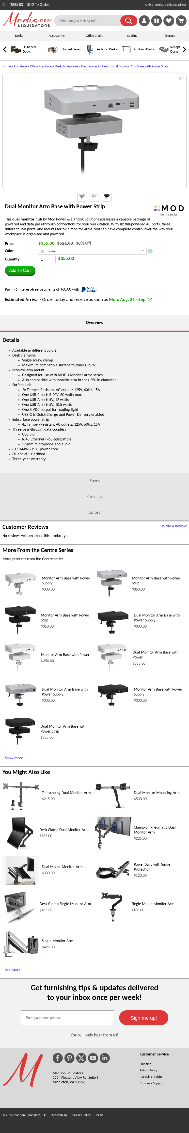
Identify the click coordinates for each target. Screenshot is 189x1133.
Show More (14, 758)
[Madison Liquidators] (27, 26)
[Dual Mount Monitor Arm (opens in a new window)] (20, 884)
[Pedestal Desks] (90, 54)
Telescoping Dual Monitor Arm (66, 793)
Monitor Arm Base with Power (65, 655)
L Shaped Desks (70, 49)
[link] (181, 20)
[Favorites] (168, 25)
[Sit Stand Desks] (127, 54)
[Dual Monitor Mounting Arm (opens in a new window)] (112, 810)
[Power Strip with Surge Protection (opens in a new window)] (112, 880)
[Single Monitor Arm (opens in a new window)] (20, 957)
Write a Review (174, 526)
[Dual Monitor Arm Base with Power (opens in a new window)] (112, 674)
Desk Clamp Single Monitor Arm (65, 904)
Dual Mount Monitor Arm (62, 867)
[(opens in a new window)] (169, 208)
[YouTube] (93, 1058)
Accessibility (59, 1115)
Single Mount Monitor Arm (152, 904)
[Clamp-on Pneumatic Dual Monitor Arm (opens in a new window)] (112, 849)
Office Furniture (41, 66)
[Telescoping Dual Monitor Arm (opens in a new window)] (20, 809)
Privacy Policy (81, 1115)
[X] (81, 1058)
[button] (128, 20)
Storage (170, 36)
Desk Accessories (66, 66)
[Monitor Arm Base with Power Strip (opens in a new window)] (111, 600)
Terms (99, 1115)
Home (6, 66)
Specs (95, 481)
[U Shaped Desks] (16, 54)
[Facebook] (58, 1058)
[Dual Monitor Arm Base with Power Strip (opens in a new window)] (20, 748)
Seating (132, 36)
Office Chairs (94, 36)
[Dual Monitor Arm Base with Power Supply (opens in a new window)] (112, 636)
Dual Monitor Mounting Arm (157, 793)
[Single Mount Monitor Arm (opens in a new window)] (112, 923)
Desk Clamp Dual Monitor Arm (64, 830)
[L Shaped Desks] (53, 54)
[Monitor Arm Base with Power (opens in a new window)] (20, 674)
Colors (94, 512)
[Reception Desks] (164, 54)
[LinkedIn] (105, 1058)
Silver (51, 251)
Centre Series (168, 214)
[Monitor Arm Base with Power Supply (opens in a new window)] (20, 597)
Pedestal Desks (106, 49)
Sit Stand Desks (143, 49)
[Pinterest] (69, 1058)
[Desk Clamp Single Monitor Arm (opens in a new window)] (19, 923)
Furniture (20, 66)
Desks (19, 36)
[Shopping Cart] (181, 20)
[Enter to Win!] (156, 25)
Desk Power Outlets (94, 66)
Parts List (94, 497)
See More (12, 970)
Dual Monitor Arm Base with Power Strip (139, 66)
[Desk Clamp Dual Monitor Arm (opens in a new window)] (20, 849)
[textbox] (67, 1017)
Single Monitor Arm (57, 941)
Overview (94, 322)
